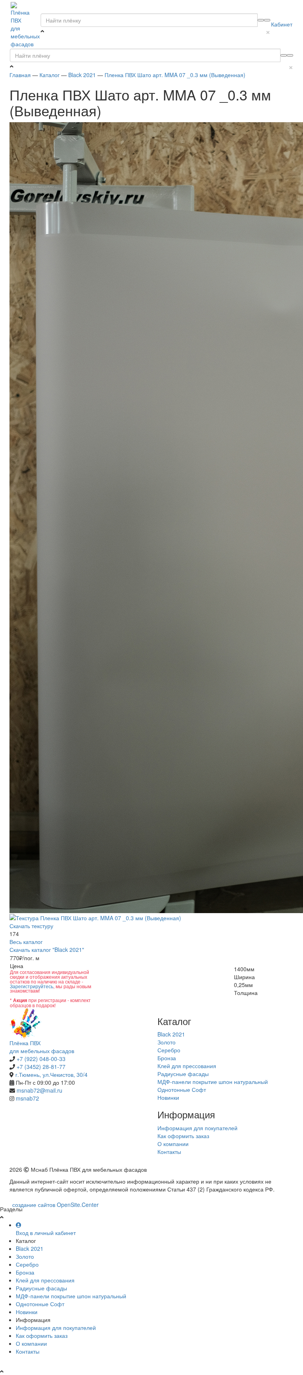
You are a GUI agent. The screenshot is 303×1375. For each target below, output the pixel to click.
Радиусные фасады (183, 1074)
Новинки (168, 1097)
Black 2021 (82, 75)
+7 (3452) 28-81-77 (41, 1066)
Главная (20, 75)
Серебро (168, 1050)
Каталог (49, 75)
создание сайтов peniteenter (55, 1205)
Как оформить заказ (184, 1136)
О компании (173, 1144)
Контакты (169, 1152)
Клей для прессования (186, 1066)
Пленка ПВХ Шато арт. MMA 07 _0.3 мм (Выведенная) (175, 75)
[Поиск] (267, 20)
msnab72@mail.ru (39, 1090)
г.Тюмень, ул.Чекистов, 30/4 (51, 1074)
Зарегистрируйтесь (31, 986)
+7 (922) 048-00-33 (41, 1059)
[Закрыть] (261, 20)
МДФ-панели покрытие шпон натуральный (212, 1082)
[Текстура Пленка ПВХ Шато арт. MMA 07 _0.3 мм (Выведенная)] (95, 917)
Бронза (166, 1058)
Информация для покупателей (197, 1128)
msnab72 (27, 1098)
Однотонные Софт (181, 1089)
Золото (166, 1042)
